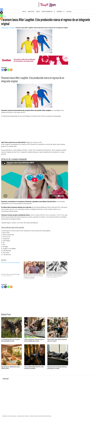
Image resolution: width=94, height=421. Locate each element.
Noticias (12, 27)
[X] (5, 70)
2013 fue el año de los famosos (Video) (10, 274)
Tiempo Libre (5, 27)
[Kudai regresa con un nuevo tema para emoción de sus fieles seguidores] (56, 267)
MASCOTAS (31, 11)
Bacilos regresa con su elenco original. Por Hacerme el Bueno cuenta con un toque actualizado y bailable (34, 276)
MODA (38, 11)
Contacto (69, 11)
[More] (11, 70)
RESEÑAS (59, 11)
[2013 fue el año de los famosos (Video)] (11, 267)
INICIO (24, 11)
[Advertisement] (34, 129)
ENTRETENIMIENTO (47, 11)
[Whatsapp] (8, 70)
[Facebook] (2, 70)
